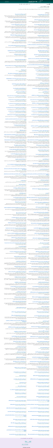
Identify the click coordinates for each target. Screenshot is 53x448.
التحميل (26, 4)
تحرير (38, 7)
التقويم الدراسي (24, 438)
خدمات (23, 4)
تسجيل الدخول (6, 1)
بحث (28, 4)
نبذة (20, 4)
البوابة (31, 438)
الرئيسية (48, 4)
